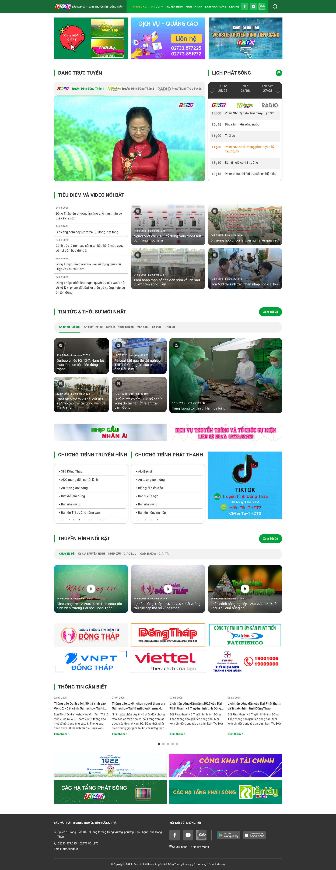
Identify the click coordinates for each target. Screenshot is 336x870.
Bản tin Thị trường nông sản (80, 512)
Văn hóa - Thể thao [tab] (149, 327)
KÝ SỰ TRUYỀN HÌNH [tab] (91, 553)
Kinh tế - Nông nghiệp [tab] (120, 327)
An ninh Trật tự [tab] (93, 327)
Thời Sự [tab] (170, 327)
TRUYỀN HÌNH (174, 6)
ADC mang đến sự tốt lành (79, 479)
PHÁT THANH (194, 6)
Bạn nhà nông (70, 504)
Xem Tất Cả (270, 311)
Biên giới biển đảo (150, 488)
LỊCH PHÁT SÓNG (215, 6)
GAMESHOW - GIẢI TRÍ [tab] (155, 553)
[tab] (80, 89)
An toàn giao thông (74, 488)
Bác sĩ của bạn (148, 496)
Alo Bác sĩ (145, 471)
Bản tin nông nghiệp (152, 512)
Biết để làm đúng (73, 496)
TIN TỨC (154, 6)
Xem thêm (60, 734)
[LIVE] (129, 138)
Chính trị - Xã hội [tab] (69, 327)
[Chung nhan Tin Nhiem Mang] (225, 847)
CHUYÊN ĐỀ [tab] (66, 553)
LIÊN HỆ (234, 6)
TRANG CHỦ (138, 6)
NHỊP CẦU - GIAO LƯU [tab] (122, 553)
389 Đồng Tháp (71, 471)
